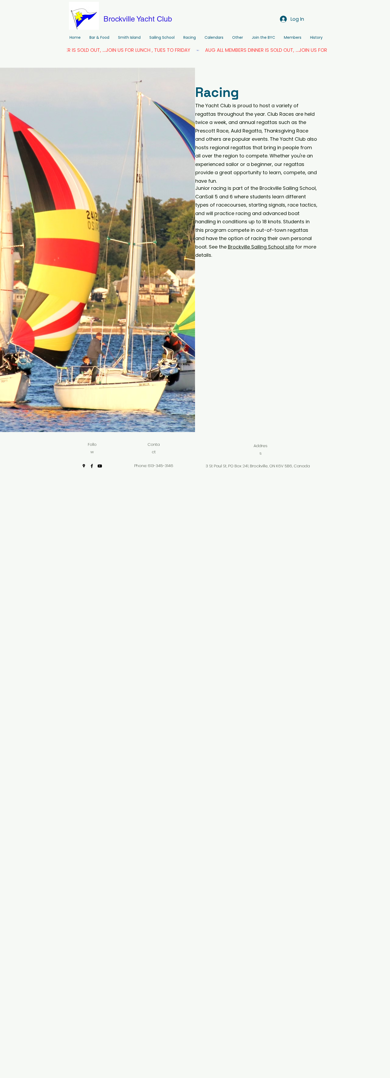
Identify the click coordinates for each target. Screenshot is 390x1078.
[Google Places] (83, 466)
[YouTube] (99, 466)
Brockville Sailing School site (261, 246)
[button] (189, 37)
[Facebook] (91, 466)
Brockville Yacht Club (137, 19)
